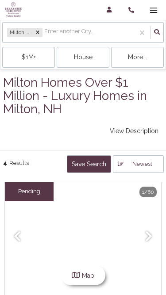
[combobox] (45, 32)
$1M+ (29, 57)
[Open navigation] (153, 10)
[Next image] (148, 237)
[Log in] (109, 10)
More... (137, 57)
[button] (37, 33)
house (83, 57)
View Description (134, 130)
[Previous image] (17, 237)
